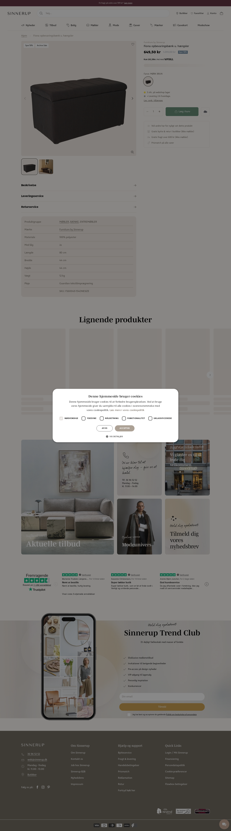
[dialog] (115, 415)
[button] (115, 436)
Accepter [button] (125, 428)
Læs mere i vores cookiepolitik (127, 410)
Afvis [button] (104, 428)
